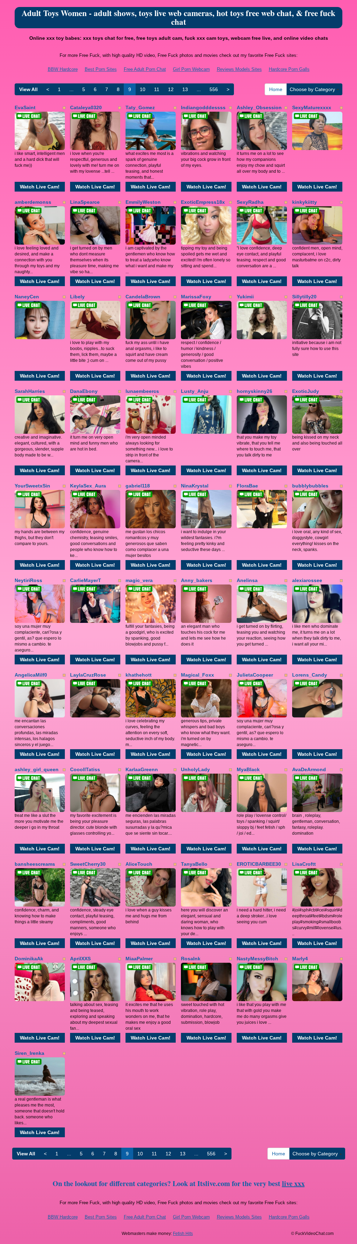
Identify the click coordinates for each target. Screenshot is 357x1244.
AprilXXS (80, 958)
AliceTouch (139, 864)
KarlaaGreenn (142, 769)
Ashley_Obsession (259, 107)
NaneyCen (27, 296)
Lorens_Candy (309, 675)
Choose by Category (313, 89)
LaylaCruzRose (88, 675)
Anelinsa (247, 580)
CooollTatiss (85, 769)
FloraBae (247, 486)
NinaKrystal (194, 486)
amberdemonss (33, 202)
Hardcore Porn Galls (289, 69)
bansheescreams (35, 864)
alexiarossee (307, 580)
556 (214, 89)
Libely (77, 296)
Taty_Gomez (140, 107)
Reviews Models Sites (239, 69)
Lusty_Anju (194, 391)
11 (156, 89)
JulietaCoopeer (255, 675)
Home (275, 89)
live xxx (293, 1183)
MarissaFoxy (196, 296)
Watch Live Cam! (40, 186)
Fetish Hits (183, 1233)
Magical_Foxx (197, 675)
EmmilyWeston (143, 202)
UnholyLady (195, 769)
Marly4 (300, 958)
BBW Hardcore (63, 69)
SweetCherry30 (88, 864)
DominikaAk (29, 958)
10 (142, 89)
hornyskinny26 (254, 391)
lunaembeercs (142, 391)
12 (171, 89)
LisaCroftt (304, 864)
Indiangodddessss (203, 107)
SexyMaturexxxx (311, 107)
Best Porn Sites (101, 69)
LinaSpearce (85, 202)
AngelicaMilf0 (31, 675)
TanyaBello (194, 864)
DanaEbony (84, 391)
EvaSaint (25, 107)
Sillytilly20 (304, 296)
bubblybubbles (310, 486)
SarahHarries (30, 391)
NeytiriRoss (28, 580)
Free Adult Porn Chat (145, 69)
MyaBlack (248, 769)
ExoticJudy (305, 391)
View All (28, 89)
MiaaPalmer (139, 958)
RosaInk (190, 958)
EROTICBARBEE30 (259, 864)
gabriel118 (138, 486)
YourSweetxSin (32, 486)
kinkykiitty (304, 202)
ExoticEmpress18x (203, 202)
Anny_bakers (196, 580)
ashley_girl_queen (37, 769)
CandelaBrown (143, 296)
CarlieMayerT (85, 580)
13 (185, 89)
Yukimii (245, 296)
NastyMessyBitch (257, 958)
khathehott (139, 675)
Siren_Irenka (29, 1053)
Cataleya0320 (86, 107)
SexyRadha (250, 202)
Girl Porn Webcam (191, 69)
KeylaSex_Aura (88, 486)
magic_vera (139, 580)
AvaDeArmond (309, 769)
